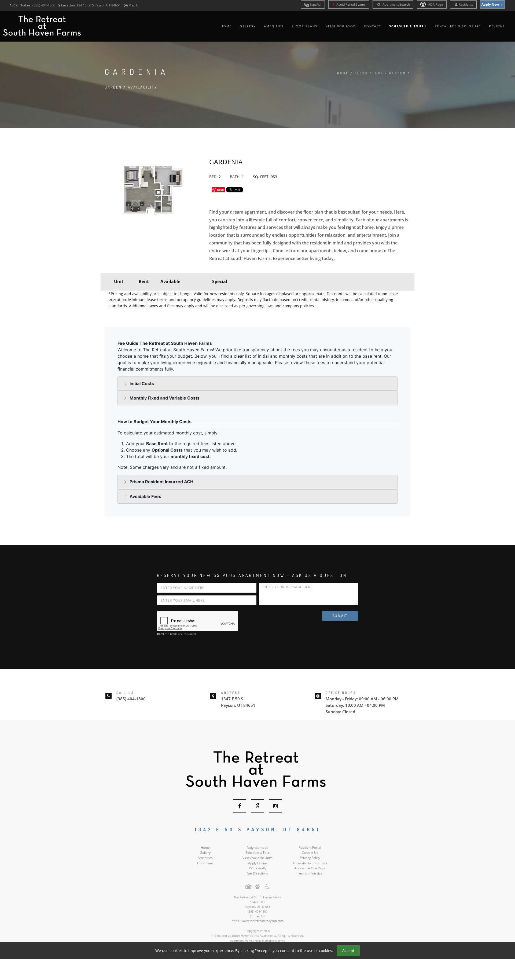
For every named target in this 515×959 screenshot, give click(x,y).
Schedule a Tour (257, 852)
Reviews (497, 26)
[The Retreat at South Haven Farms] (257, 769)
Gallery (248, 26)
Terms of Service (309, 873)
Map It (133, 5)
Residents (466, 4)
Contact (372, 26)
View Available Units (257, 857)
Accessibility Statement (310, 863)
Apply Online (257, 863)
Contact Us (310, 852)
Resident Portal (310, 847)
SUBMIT (340, 615)
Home (226, 26)
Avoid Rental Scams (351, 4)
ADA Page (435, 4)
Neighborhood (340, 26)
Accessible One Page (309, 868)
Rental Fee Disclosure (458, 26)
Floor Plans (304, 26)
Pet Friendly (257, 868)
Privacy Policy (310, 857)
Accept (348, 950)
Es (315, 4)
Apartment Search (396, 4)
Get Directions (257, 873)
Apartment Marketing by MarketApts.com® (257, 940)
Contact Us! (258, 916)
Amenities (274, 26)
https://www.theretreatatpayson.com (257, 921)
